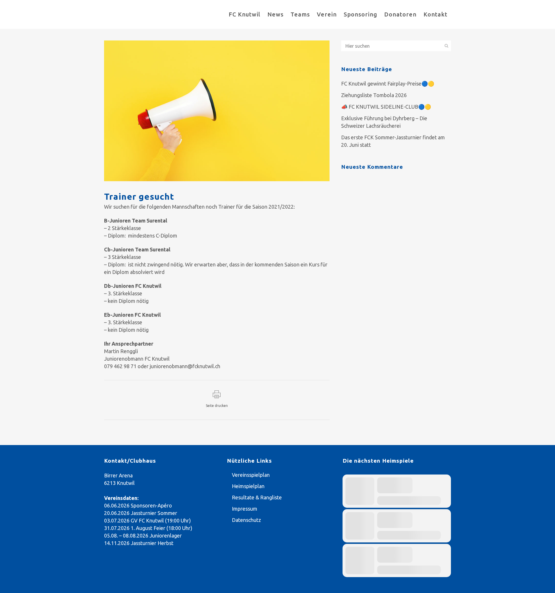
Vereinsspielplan (251, 475)
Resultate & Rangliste (257, 497)
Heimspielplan (248, 486)
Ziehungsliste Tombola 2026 (374, 95)
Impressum (244, 509)
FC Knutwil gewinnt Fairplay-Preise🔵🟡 (387, 83)
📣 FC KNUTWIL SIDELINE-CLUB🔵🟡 (386, 107)
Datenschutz (246, 520)
